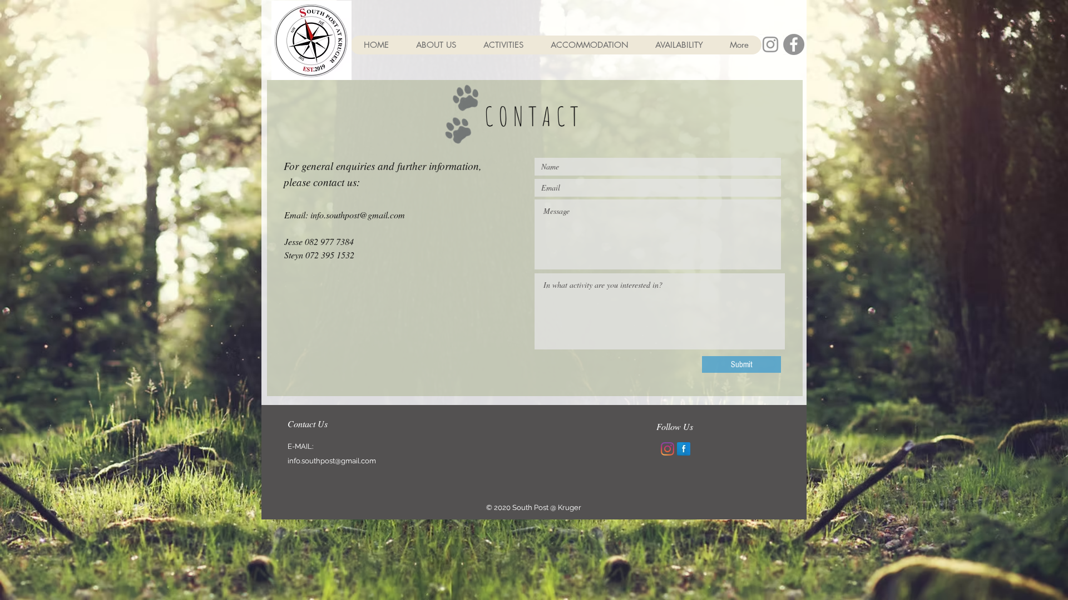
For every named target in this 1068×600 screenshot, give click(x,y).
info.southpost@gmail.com (357, 215)
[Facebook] (793, 44)
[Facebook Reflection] (683, 449)
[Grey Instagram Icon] (770, 44)
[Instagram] (667, 449)
